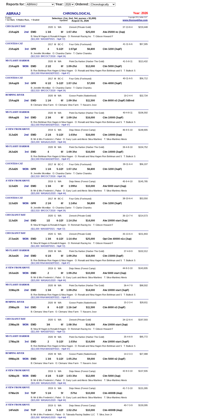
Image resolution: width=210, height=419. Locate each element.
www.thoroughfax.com (135, 20)
